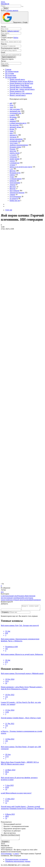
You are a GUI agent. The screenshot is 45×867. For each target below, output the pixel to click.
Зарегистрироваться (8, 57)
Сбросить (5, 65)
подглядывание (15, 196)
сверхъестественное (17, 193)
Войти (6, 8)
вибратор (13, 181)
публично (13, 157)
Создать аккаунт (12, 10)
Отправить (5, 612)
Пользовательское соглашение (16, 859)
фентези (13, 171)
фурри (12, 129)
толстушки (14, 143)
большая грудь (15, 173)
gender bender (14, 159)
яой (11, 103)
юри (11, 133)
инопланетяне (15, 183)
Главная (8, 69)
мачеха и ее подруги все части (21, 167)
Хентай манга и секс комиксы (21, 93)
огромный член (15, 141)
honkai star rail (15, 200)
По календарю (10, 75)
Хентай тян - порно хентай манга (22, 89)
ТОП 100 (8, 210)
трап (11, 107)
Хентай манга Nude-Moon (19, 85)
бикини (19, 598)
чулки (12, 177)
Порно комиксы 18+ (17, 91)
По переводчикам (11, 71)
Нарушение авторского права (14, 828)
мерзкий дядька (15, 127)
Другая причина (9, 833)
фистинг (13, 187)
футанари (13, 117)
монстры (13, 151)
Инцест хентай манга (18, 95)
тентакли (13, 137)
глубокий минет (16, 179)
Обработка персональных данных (17, 861)
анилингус (14, 135)
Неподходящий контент (12, 824)
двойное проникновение (19, 145)
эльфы (12, 119)
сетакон (12, 165)
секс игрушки (15, 109)
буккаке (12, 149)
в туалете (13, 155)
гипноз (12, 161)
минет (38, 600)
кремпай (13, 121)
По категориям (10, 77)
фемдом (12, 189)
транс (12, 131)
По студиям (9, 73)
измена (12, 175)
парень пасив (15, 153)
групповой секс (15, 113)
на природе (14, 198)
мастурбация (14, 191)
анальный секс (15, 111)
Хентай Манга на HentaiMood (21, 87)
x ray (11, 169)
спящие (12, 194)
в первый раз (14, 163)
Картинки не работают (12, 831)
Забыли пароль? (13, 31)
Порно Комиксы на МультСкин (21, 83)
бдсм (11, 105)
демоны (12, 185)
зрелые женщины (16, 139)
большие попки (15, 147)
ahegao (9, 600)
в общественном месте (18, 123)
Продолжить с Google (20, 22)
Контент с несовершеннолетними (16, 826)
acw (2, 592)
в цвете (12, 115)
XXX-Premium (6, 854)
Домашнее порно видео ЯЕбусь (21, 81)
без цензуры (14, 125)
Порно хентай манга (17, 79)
